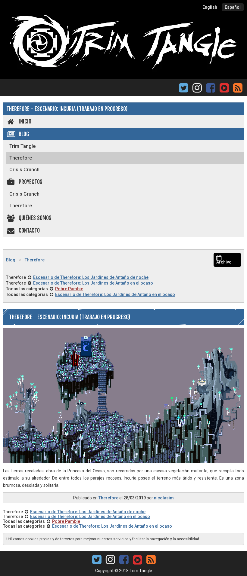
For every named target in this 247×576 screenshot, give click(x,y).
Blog (24, 134)
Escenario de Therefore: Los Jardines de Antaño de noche (91, 277)
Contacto (29, 230)
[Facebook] (210, 90)
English (209, 7)
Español (233, 7)
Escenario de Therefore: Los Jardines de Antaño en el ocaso (93, 283)
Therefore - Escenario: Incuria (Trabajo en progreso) (66, 108)
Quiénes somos (35, 218)
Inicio (25, 121)
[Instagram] (197, 90)
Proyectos (30, 181)
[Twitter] (183, 90)
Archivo (224, 262)
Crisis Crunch (24, 169)
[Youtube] (224, 87)
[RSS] (237, 90)
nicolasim (164, 497)
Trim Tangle (22, 146)
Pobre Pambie (69, 288)
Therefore (20, 158)
